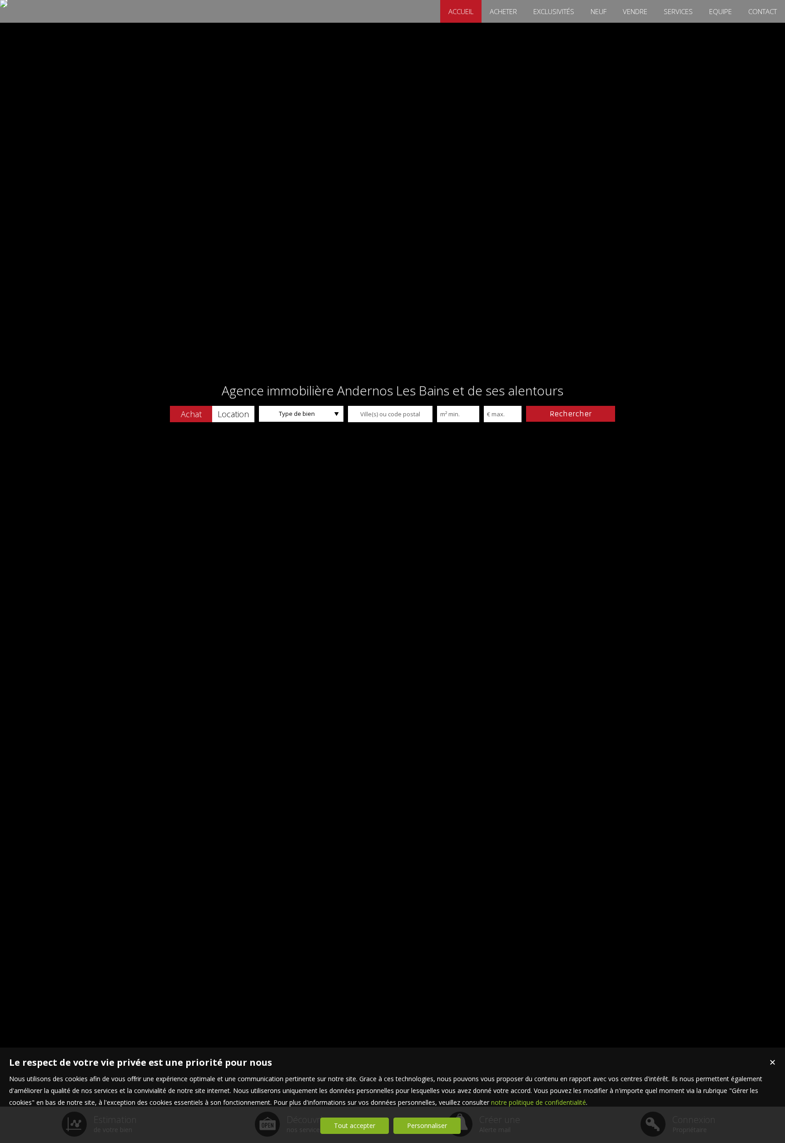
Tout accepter (354, 1125)
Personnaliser (427, 1125)
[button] (191, 414)
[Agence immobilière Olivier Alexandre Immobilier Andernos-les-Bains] (3, 3)
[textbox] (390, 414)
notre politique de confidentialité (538, 1102)
